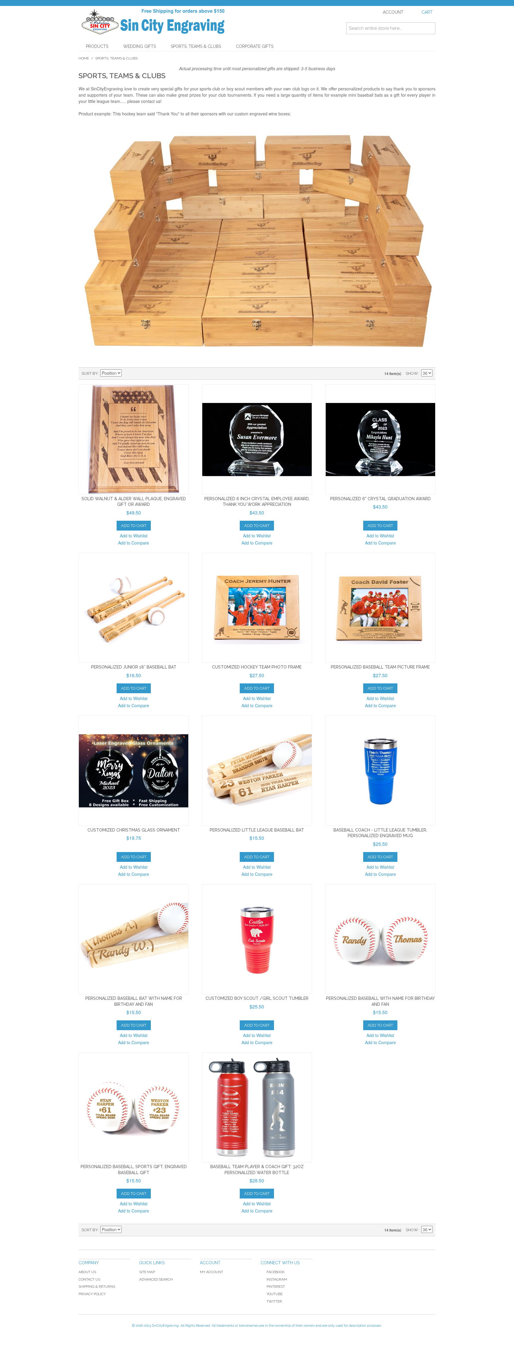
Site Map (147, 1272)
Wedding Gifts (139, 46)
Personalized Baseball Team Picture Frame (380, 667)
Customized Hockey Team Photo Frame (257, 667)
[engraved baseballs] (134, 1107)
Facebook (276, 1272)
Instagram (277, 1279)
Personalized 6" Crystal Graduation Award (380, 498)
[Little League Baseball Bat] (134, 608)
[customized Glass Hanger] (134, 771)
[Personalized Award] (380, 439)
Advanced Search (156, 1279)
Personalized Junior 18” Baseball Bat (133, 667)
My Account (211, 1272)
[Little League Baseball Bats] (257, 771)
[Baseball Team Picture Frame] (380, 608)
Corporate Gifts (254, 46)
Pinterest (276, 1286)
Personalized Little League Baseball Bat (257, 830)
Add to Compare (133, 543)
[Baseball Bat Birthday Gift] (134, 939)
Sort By (90, 373)
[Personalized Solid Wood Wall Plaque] (134, 439)
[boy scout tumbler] (257, 939)
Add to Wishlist (134, 536)
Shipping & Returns (97, 1286)
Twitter (274, 1301)
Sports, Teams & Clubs (196, 46)
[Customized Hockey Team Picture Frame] (257, 608)
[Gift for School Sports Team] (257, 1107)
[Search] (429, 28)
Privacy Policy (92, 1294)
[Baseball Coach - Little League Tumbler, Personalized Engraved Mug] (380, 771)
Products (97, 46)
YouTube (275, 1294)
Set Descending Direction (127, 373)
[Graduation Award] (257, 439)
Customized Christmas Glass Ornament (133, 830)
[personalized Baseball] (380, 939)
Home (84, 58)
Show (412, 373)
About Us (87, 1272)
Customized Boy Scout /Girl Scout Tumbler (257, 998)
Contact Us (89, 1279)
